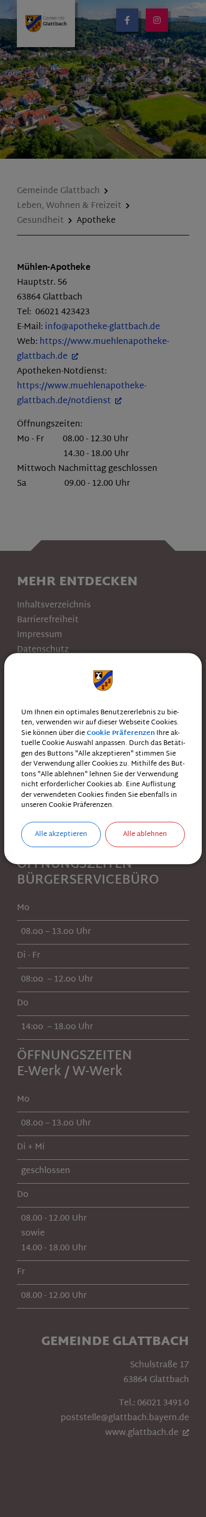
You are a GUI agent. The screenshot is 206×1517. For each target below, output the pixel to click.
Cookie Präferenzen (121, 733)
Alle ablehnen (145, 834)
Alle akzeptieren (61, 834)
